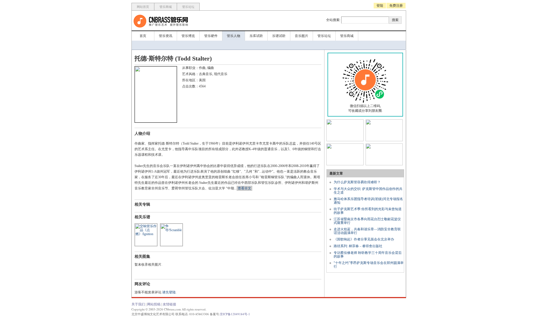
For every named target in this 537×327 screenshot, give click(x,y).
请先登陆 (169, 292)
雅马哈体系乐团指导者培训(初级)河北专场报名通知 (368, 201)
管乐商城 (165, 6)
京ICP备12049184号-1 (235, 314)
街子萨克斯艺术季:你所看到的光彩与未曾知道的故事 (368, 211)
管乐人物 (233, 36)
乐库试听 (256, 36)
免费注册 (396, 6)
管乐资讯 (165, 36)
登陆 (379, 6)
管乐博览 (188, 36)
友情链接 (169, 304)
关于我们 (138, 304)
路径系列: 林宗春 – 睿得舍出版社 (358, 246)
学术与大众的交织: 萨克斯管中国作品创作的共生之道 (368, 190)
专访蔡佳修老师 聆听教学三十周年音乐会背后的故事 (368, 254)
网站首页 (143, 6)
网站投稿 (154, 304)
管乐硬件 (211, 36)
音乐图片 (301, 36)
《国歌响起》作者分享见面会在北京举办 (364, 239)
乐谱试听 (279, 36)
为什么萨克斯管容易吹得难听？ (357, 182)
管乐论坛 (188, 6)
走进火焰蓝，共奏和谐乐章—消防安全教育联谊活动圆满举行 (367, 231)
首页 (143, 36)
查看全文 (244, 188)
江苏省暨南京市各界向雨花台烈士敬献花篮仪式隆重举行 (367, 221)
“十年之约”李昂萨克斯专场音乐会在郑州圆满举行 (369, 264)
